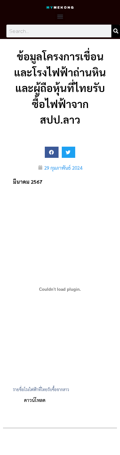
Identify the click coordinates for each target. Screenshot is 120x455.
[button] (60, 16)
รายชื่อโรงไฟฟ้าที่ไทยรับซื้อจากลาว (41, 389)
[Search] (115, 31)
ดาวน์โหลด (34, 400)
